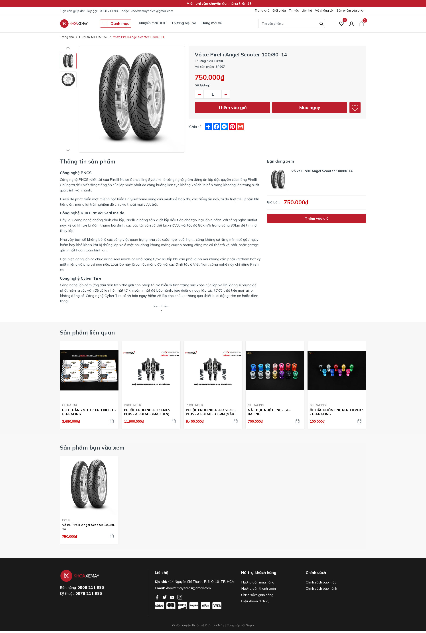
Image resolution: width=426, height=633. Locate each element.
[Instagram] (180, 597)
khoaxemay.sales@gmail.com (152, 11)
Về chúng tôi (324, 10)
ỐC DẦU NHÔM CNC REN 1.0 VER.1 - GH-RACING (337, 412)
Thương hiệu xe (183, 23)
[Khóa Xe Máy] (74, 23)
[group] (132, 99)
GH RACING (70, 405)
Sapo (250, 625)
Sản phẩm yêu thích (351, 10)
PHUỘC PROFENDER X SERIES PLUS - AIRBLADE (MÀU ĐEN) (147, 412)
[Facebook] (157, 597)
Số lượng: (202, 85)
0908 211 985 (109, 11)
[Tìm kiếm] (321, 23)
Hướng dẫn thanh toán (258, 588)
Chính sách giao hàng (257, 595)
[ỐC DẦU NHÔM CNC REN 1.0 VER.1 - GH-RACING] (337, 370)
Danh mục (119, 23)
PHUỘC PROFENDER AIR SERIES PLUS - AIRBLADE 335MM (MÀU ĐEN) (210, 412)
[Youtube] (172, 597)
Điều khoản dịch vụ (255, 601)
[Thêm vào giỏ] (111, 420)
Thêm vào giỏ (232, 107)
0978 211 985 (88, 593)
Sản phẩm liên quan (87, 332)
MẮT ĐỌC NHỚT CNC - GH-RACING (269, 412)
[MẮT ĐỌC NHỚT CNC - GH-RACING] (275, 370)
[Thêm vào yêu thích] (355, 107)
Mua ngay (309, 107)
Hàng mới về (211, 23)
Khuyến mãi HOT (152, 23)
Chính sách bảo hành (321, 588)
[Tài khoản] (351, 23)
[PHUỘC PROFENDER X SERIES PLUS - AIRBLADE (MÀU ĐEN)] (151, 370)
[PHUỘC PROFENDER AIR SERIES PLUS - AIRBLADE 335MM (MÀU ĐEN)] (213, 370)
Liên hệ (307, 10)
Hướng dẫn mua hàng (257, 582)
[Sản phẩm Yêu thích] (341, 23)
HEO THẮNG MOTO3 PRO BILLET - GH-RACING (89, 412)
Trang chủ (262, 10)
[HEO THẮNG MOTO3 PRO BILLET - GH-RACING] (89, 370)
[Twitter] (165, 597)
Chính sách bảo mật (321, 582)
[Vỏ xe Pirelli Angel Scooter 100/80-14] (89, 485)
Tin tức (294, 10)
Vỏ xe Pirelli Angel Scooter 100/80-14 (88, 527)
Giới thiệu (279, 10)
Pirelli (66, 520)
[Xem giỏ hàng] (361, 23)
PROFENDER (132, 405)
